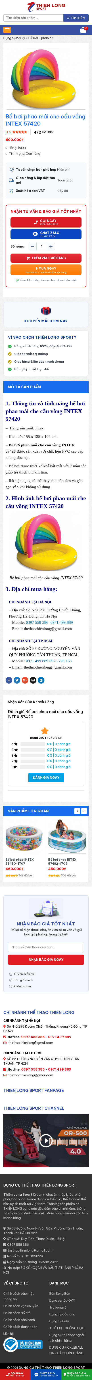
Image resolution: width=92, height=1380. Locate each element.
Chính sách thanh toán (20, 1327)
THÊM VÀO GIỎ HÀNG (48, 258)
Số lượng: (17, 246)
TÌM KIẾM (77, 18)
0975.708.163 (60, 661)
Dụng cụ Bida (59, 1321)
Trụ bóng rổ (58, 1307)
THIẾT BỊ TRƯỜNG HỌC (66, 1328)
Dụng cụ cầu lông (62, 1314)
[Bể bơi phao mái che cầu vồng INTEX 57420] (67, 836)
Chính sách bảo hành (19, 1320)
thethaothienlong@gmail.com (30, 1043)
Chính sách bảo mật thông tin (18, 1296)
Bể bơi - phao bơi (41, 38)
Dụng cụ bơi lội (14, 38)
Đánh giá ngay (46, 778)
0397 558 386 (18, 1245)
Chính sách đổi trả (17, 1313)
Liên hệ (8, 1334)
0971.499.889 (61, 622)
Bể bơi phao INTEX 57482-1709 (20, 861)
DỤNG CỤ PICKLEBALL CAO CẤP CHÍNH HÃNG (66, 1350)
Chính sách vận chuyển (20, 1306)
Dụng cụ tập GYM (62, 1301)
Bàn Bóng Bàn (59, 1294)
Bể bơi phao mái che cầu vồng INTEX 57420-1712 (67, 861)
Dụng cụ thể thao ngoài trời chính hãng (66, 1338)
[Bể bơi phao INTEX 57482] (24, 836)
